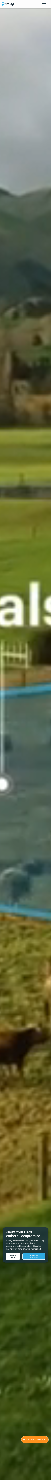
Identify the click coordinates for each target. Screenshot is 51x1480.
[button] (44, 4)
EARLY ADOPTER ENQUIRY (35, 1439)
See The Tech (13, 1256)
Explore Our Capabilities (34, 1256)
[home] (8, 4)
